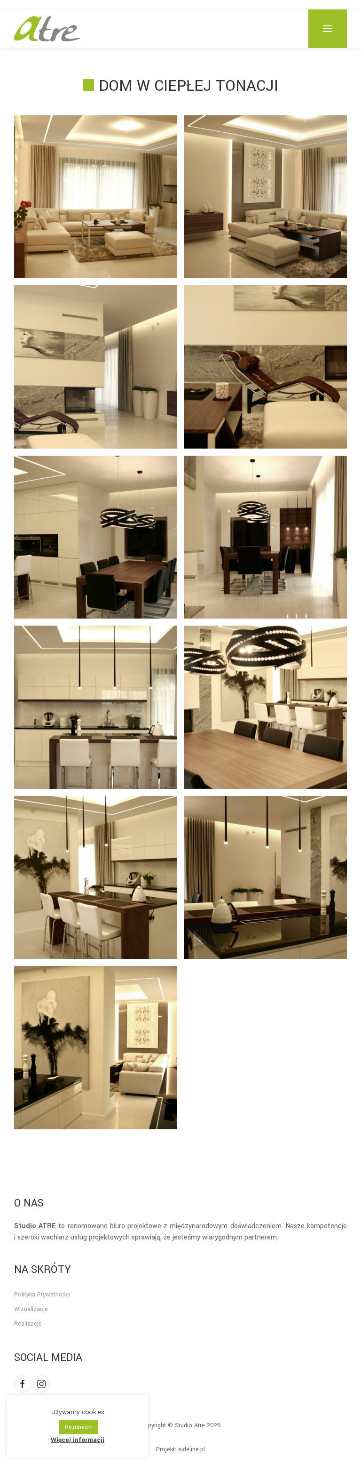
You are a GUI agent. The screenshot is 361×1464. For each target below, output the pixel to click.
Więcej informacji (77, 1439)
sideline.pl (191, 1449)
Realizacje (28, 1323)
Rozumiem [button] (79, 1427)
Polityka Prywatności (42, 1294)
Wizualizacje (31, 1309)
